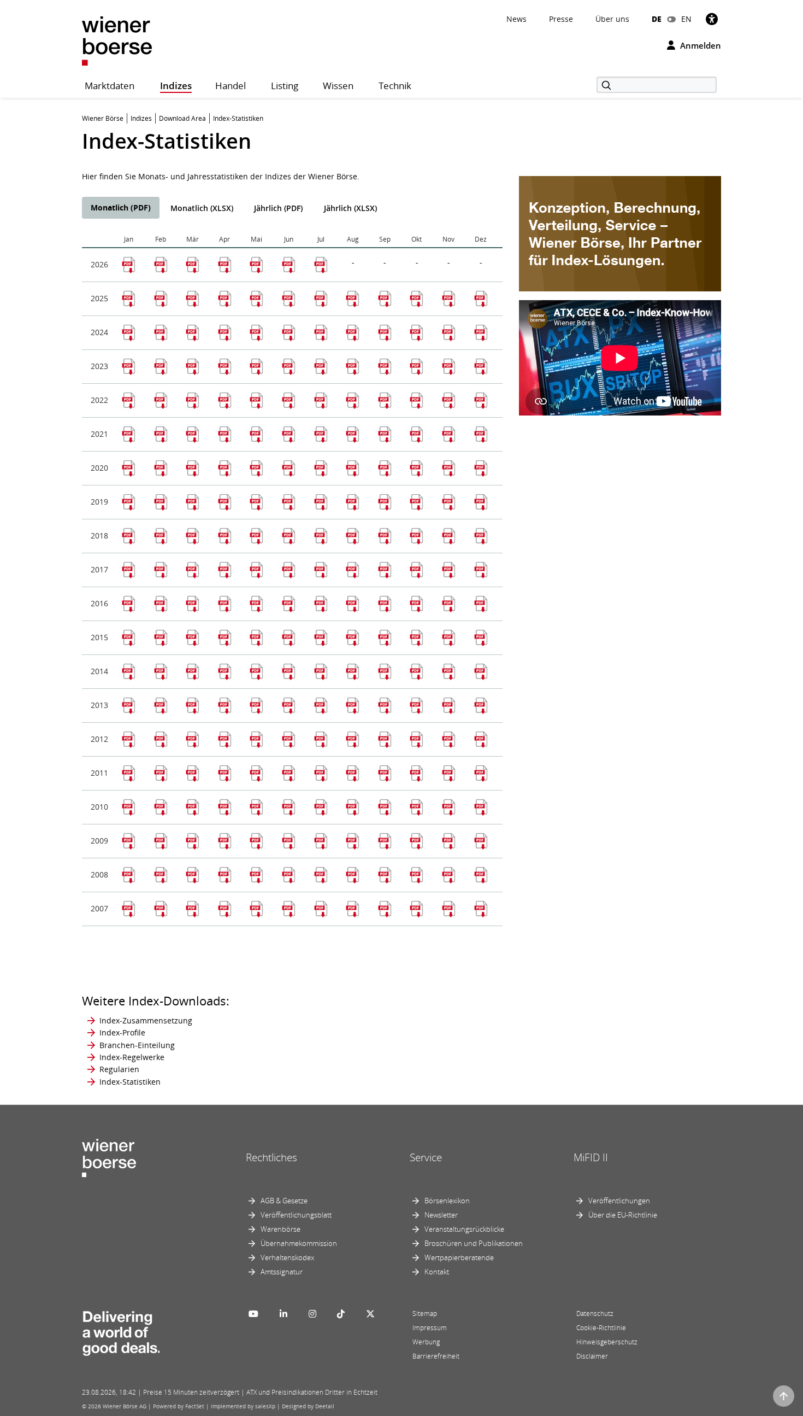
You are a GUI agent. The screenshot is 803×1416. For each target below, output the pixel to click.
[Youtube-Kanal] (253, 1314)
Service (426, 1157)
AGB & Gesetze (284, 1201)
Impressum (429, 1327)
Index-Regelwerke (131, 1057)
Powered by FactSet (178, 1406)
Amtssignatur (282, 1272)
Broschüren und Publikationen (473, 1243)
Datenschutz (594, 1313)
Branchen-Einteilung (137, 1045)
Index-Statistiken (130, 1081)
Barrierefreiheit (435, 1356)
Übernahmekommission (299, 1243)
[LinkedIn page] (283, 1314)
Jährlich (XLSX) (350, 208)
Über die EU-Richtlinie (622, 1215)
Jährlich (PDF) (278, 208)
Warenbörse (280, 1229)
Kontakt (436, 1272)
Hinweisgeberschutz (606, 1342)
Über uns (612, 19)
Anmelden (699, 45)
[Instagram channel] (312, 1314)
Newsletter (441, 1215)
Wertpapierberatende (459, 1257)
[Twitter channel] (370, 1314)
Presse (561, 19)
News (516, 19)
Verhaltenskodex (287, 1257)
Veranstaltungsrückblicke (464, 1229)
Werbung (426, 1342)
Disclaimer (592, 1356)
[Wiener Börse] (117, 40)
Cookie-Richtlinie (601, 1327)
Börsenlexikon (447, 1201)
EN (686, 19)
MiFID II (591, 1157)
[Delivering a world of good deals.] (121, 1331)
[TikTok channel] (341, 1314)
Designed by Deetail (308, 1406)
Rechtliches (271, 1157)
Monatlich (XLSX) (201, 208)
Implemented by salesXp (243, 1406)
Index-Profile (122, 1032)
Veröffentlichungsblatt (296, 1215)
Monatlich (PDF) (121, 207)
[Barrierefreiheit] (711, 19)
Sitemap (424, 1313)
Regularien (119, 1069)
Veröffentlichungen (619, 1201)
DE (657, 19)
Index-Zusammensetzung (145, 1020)
